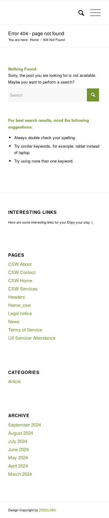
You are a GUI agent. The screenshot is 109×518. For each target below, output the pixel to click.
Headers (16, 296)
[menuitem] (78, 12)
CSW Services (23, 288)
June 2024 (18, 449)
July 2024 (17, 441)
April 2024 (18, 465)
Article (14, 381)
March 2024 (20, 474)
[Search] (78, 12)
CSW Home (20, 280)
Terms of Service (25, 329)
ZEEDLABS (47, 509)
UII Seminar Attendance (31, 337)
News (14, 321)
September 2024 (24, 424)
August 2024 (20, 433)
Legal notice (20, 313)
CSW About (19, 264)
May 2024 (18, 457)
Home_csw (19, 305)
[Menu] (92, 12)
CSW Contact (21, 272)
